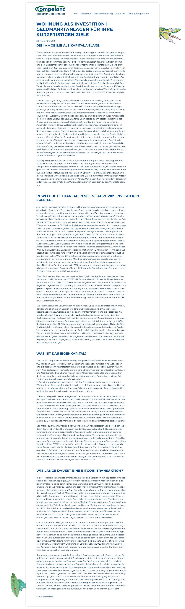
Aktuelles (120, 13)
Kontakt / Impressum (138, 13)
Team (75, 13)
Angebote (86, 13)
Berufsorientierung (103, 13)
